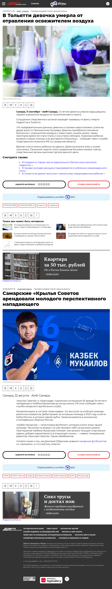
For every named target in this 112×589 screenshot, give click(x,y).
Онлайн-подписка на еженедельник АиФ (41, 532)
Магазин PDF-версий (69, 529)
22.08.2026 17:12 (9, 289)
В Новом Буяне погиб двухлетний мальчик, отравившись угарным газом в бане (32, 235)
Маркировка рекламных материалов (39, 538)
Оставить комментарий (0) (89, 184)
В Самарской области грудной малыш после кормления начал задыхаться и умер (87, 235)
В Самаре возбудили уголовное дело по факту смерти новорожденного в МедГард (32, 226)
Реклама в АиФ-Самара (72, 532)
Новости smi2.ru (12, 281)
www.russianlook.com (12, 98)
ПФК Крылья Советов (12, 382)
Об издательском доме (33, 529)
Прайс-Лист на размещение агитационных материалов (47, 535)
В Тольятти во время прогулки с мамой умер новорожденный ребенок (62, 173)
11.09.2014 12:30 (9, 11)
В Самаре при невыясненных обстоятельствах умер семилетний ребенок (87, 226)
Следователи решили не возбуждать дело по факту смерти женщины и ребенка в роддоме (33, 243)
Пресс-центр (52, 529)
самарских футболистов (93, 441)
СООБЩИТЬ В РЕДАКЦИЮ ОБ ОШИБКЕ (74, 538)
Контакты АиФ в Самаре (85, 535)
